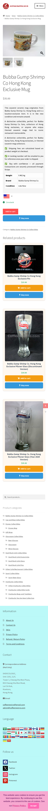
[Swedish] (34, 736)
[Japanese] (22, 732)
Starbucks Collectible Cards (19, 590)
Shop (14, 16)
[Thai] (38, 736)
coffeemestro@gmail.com (14, 704)
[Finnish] (34, 728)
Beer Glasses (13, 540)
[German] (42, 728)
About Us (10, 620)
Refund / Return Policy (15, 639)
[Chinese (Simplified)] (13, 728)
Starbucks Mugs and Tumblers (20, 594)
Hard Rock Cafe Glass (16, 561)
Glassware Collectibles (14, 536)
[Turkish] (42, 736)
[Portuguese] (5, 736)
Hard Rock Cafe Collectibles (16, 553)
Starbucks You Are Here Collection (21, 598)
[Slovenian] (26, 736)
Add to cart (10, 211)
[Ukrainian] (5, 740)
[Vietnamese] (9, 740)
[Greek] (5, 732)
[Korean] (26, 732)
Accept (33, 805)
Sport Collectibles (12, 573)
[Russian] (13, 736)
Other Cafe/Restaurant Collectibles (19, 569)
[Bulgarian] (9, 728)
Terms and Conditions (15, 644)
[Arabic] (5, 728)
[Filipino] (30, 728)
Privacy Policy (12, 634)
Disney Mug (12, 528)
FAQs (8, 630)
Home (8, 16)
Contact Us (10, 625)
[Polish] (42, 732)
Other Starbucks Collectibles (19, 586)
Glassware (12, 545)
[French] (38, 728)
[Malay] (30, 732)
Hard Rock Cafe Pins (16, 565)
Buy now (25, 218)
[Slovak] (22, 736)
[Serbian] (17, 736)
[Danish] (17, 728)
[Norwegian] (38, 732)
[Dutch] (22, 728)
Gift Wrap (9, 532)
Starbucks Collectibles (14, 582)
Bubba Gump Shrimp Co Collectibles (30, 16)
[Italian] (17, 732)
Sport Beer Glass (14, 577)
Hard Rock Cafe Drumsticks (18, 557)
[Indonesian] (13, 732)
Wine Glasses (13, 549)
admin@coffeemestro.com (14, 708)
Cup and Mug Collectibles (15, 520)
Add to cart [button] (25, 288)
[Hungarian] (9, 732)
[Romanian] (9, 736)
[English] (26, 728)
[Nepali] (34, 732)
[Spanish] (30, 736)
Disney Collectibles (13, 524)
